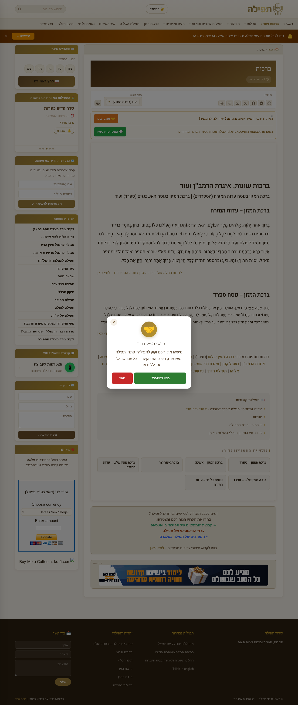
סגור (122, 378)
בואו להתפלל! (160, 378)
